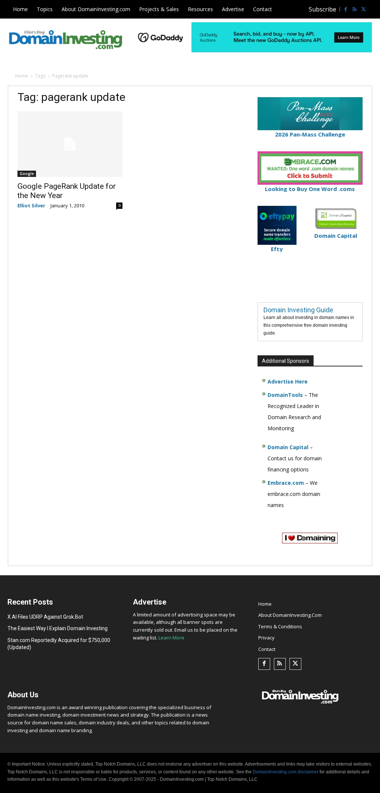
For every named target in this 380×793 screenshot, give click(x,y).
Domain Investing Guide (298, 310)
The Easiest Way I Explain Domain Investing (57, 628)
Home (21, 76)
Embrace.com (286, 482)
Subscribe (322, 9)
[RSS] (354, 9)
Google (27, 173)
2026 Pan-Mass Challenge (310, 134)
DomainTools (285, 394)
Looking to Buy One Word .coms (310, 189)
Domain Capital (288, 447)
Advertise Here (288, 381)
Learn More (171, 637)
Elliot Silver (31, 205)
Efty (277, 249)
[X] (363, 9)
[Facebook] (345, 9)
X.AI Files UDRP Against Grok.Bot (45, 617)
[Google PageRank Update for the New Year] (69, 144)
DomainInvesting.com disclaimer (285, 771)
